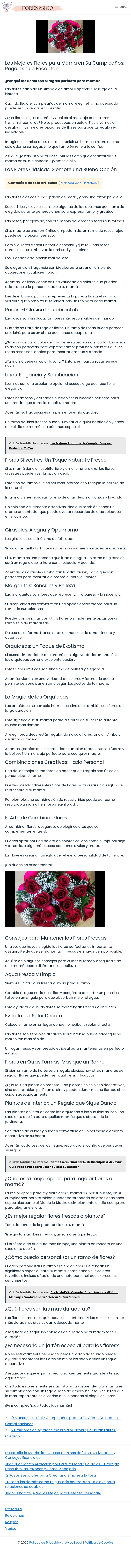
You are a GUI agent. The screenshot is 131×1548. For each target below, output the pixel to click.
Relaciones (14, 1515)
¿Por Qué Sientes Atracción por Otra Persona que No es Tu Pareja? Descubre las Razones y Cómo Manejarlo (62, 1466)
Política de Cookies (99, 1542)
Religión (11, 1522)
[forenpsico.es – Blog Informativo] (32, 7)
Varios (10, 1528)
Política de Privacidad (45, 1542)
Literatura (13, 1509)
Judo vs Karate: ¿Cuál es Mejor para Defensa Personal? (53, 1493)
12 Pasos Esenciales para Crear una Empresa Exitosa (50, 1475)
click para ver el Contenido (79, 183)
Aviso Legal (73, 1542)
